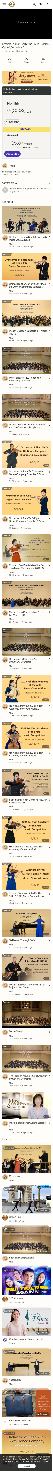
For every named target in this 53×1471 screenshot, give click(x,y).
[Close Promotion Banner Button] (48, 91)
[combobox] (34, 4)
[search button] (34, 4)
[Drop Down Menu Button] (49, 237)
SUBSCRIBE (12, 122)
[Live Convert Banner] (26, 77)
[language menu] (41, 4)
